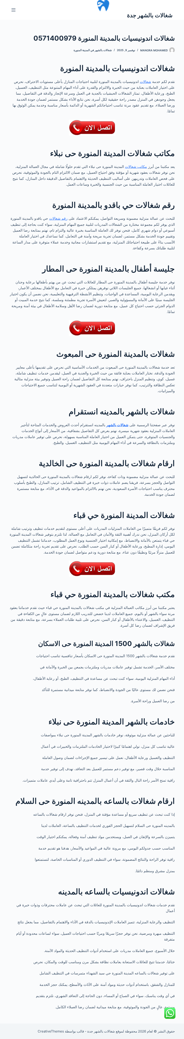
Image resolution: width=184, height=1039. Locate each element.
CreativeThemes (51, 1031)
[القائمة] (13, 10)
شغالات (145, 81)
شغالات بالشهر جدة (150, 15)
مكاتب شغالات (136, 166)
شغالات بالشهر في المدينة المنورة (93, 50)
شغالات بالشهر (117, 425)
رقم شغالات (58, 218)
